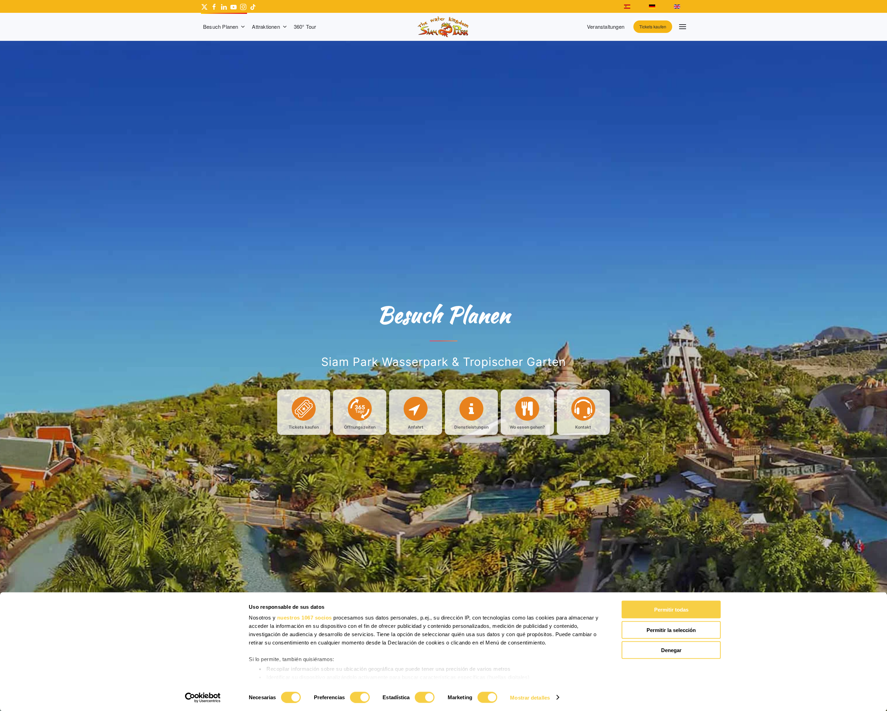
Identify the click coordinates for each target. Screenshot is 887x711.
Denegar (671, 650)
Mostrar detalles (530, 697)
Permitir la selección (671, 630)
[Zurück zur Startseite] (443, 27)
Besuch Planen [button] (220, 26)
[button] (682, 27)
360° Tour (305, 26)
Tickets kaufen (652, 26)
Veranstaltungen (605, 26)
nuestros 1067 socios (304, 618)
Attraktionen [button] (266, 26)
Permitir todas (671, 610)
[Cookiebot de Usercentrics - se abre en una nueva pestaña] (203, 697)
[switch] (360, 697)
